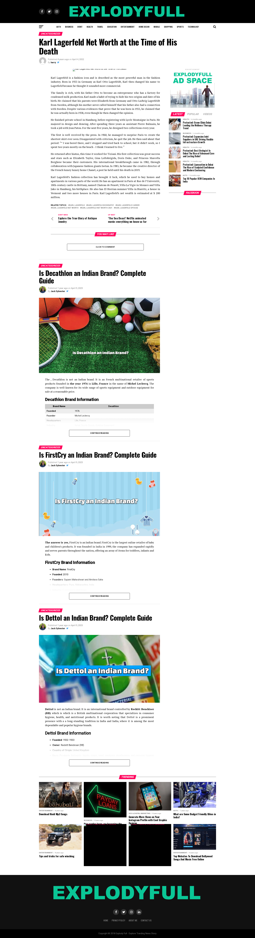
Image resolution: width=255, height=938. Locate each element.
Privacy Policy (118, 920)
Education (112, 26)
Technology (193, 26)
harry (53, 62)
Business (69, 26)
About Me (133, 920)
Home (105, 920)
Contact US (146, 920)
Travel (100, 26)
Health (90, 26)
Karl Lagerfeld (77, 205)
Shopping (168, 26)
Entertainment (128, 26)
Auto (58, 26)
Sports (180, 26)
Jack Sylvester (58, 291)
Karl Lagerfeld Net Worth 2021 (96, 208)
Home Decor (144, 26)
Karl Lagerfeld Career (128, 205)
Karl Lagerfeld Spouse (126, 208)
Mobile (157, 26)
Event (79, 26)
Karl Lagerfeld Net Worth (65, 208)
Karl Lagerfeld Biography (100, 205)
